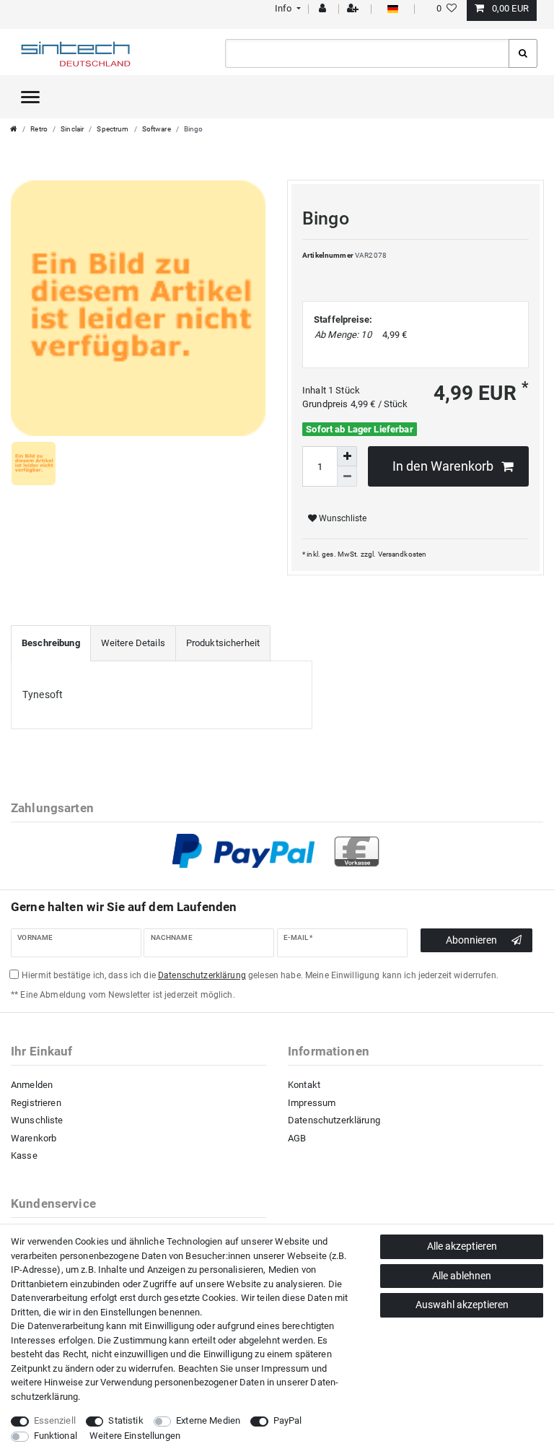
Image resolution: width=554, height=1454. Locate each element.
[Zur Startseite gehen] (13, 129)
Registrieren (36, 1102)
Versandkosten (402, 554)
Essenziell (55, 1420)
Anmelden (32, 1084)
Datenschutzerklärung (334, 1120)
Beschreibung (51, 642)
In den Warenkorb (442, 466)
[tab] (51, 643)
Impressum (311, 1102)
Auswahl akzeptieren (462, 1304)
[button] (286, 8)
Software (156, 129)
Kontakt (304, 1084)
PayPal (287, 1420)
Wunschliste (341, 518)
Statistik (125, 1420)
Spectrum (112, 129)
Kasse (24, 1155)
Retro (39, 129)
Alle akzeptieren (462, 1246)
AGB (297, 1138)
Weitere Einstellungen (134, 1435)
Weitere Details (133, 642)
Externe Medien (208, 1420)
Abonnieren (471, 940)
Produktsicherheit (223, 642)
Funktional (55, 1435)
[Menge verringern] (347, 476)
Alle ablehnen (461, 1275)
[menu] (30, 97)
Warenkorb (33, 1138)
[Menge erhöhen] (347, 456)
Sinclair (72, 129)
